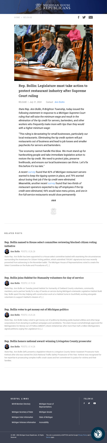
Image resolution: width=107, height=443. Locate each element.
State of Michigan (46, 417)
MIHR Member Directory (21, 404)
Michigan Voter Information (22, 417)
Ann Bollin (60, 102)
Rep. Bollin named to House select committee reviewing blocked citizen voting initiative (50, 244)
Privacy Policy (82, 435)
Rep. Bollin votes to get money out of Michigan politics (36, 309)
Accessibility (44, 422)
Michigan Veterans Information (24, 422)
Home (17, 17)
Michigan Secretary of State (22, 412)
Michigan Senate (45, 412)
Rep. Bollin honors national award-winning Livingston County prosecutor (47, 341)
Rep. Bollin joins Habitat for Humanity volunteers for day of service (44, 277)
